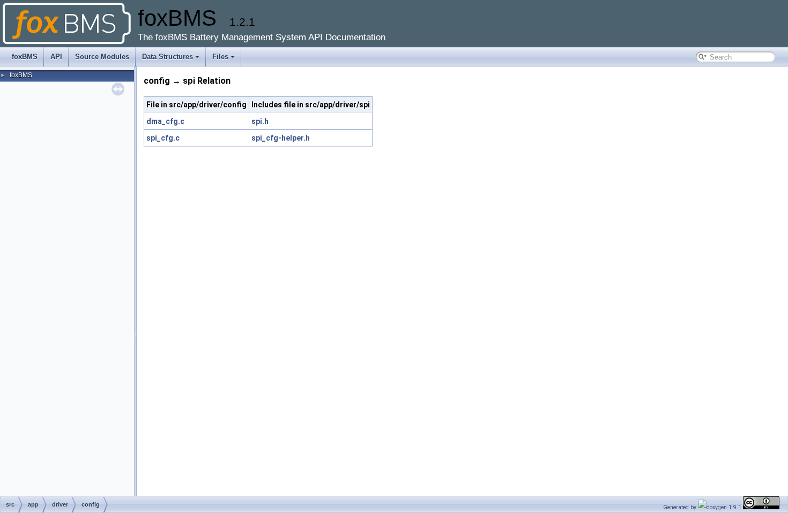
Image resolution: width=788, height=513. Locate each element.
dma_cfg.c (165, 121)
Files (220, 57)
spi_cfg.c (163, 138)
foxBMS (25, 57)
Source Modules (102, 57)
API (56, 57)
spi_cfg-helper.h (280, 138)
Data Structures (167, 57)
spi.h (260, 121)
